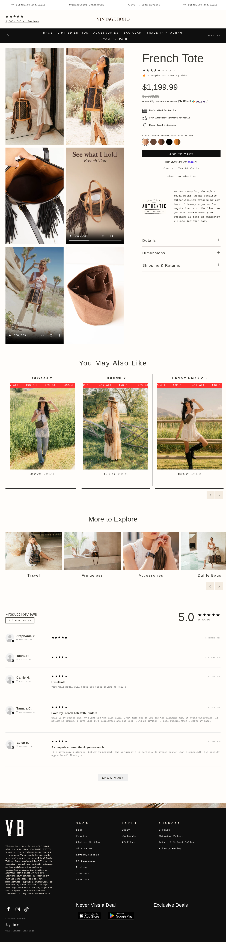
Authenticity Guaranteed (78, 5)
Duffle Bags (209, 575)
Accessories (106, 33)
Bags (48, 33)
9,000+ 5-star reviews (135, 5)
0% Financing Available (20, 5)
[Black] (169, 142)
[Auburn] (161, 142)
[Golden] (177, 142)
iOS (89, 916)
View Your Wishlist (181, 176)
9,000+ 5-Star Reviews (22, 21)
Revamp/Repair (113, 39)
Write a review (20, 620)
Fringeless (92, 575)
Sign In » (12, 925)
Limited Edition (73, 33)
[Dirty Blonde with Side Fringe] (145, 142)
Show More (113, 777)
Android (121, 916)
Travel (33, 575)
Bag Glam (133, 33)
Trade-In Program (165, 33)
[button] (181, 101)
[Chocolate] (153, 142)
